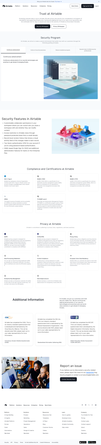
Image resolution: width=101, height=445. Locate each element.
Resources (34, 6)
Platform (17, 6)
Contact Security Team (68, 379)
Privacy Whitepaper (58, 26)
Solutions (25, 6)
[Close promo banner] (98, 1)
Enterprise (43, 6)
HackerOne (90, 372)
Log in (97, 6)
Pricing (49, 6)
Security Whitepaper (42, 26)
